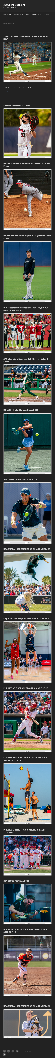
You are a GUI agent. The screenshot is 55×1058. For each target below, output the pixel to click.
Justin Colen (14, 5)
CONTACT (46, 14)
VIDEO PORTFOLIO (36, 14)
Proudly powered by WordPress (31, 1051)
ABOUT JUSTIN (7, 14)
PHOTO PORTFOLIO (18, 14)
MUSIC (27, 14)
